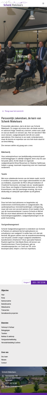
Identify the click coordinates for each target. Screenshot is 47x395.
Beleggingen (5, 330)
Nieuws (3, 360)
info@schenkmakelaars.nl (13, 386)
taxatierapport (38, 185)
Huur (2, 295)
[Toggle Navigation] (43, 3)
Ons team (4, 357)
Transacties (5, 310)
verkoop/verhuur (11, 156)
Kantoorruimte (6, 301)
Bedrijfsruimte (6, 304)
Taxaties (4, 333)
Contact (4, 363)
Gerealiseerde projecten (9, 313)
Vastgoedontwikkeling (8, 339)
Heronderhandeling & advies (10, 343)
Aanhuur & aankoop (7, 336)
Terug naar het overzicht (14, 111)
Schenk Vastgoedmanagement (13, 229)
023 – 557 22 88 (39, 282)
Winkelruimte (5, 307)
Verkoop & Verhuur (7, 327)
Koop (3, 298)
